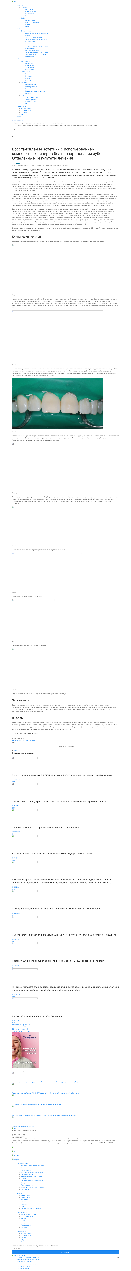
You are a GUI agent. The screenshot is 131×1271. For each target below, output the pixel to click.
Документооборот (31, 97)
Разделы (19, 1193)
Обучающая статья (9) (20, 1029)
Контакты (24, 1223)
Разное (27, 27)
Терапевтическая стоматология (36, 52)
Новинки (24, 7)
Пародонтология (31, 48)
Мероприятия (30, 20)
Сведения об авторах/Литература (26, 733)
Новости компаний (32, 22)
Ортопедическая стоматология (36, 46)
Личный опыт (25, 72)
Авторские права (22, 1268)
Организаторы (26, 110)
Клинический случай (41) (21, 1025)
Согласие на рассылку (24, 1262)
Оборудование (30, 12)
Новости (19, 5)
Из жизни (28, 76)
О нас (23, 1221)
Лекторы (24, 112)
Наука (27, 24)
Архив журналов (27, 1216)
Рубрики (19, 59)
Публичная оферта (23, 1266)
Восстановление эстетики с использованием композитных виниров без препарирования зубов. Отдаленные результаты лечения (57, 125)
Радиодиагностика (32, 50)
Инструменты (30, 14)
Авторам (24, 1227)
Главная (16, 123)
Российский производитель (35, 91)
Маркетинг (29, 63)
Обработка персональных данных (28, 1259)
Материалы (29, 9)
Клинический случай (56, 123)
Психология (29, 65)
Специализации (26, 31)
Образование (21, 106)
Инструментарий (31, 89)
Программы (29, 16)
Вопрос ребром (30, 84)
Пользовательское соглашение (27, 1264)
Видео (18, 117)
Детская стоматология (33, 37)
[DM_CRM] (52, 136)
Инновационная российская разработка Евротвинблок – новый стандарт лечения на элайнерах (46, 1082)
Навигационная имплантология (23, 1126)
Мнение (28, 93)
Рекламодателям (27, 1225)
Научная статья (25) (19, 1027)
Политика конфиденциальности (27, 1257)
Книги (23, 115)
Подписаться (65, 1252)
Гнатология (29, 35)
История (28, 80)
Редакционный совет (28, 1214)
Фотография (29, 69)
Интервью (28, 78)
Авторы (23, 1219)
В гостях (28, 74)
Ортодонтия (29, 44)
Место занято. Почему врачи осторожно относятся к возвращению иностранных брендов (44, 1115)
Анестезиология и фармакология (37, 33)
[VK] (15, 750)
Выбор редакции (31, 87)
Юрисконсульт (30, 104)
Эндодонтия (29, 57)
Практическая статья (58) (21, 1031)
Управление (29, 67)
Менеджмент (25, 61)
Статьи (19, 29)
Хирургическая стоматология (36, 54)
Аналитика (24, 82)
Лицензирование (31, 99)
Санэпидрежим (30, 102)
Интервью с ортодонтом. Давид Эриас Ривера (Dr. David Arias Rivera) (36, 1104)
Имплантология (30, 42)
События (24, 18)
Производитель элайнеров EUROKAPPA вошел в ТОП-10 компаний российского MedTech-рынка (46, 1093)
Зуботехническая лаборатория (36, 39)
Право (23, 95)
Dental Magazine (22, 1212)
